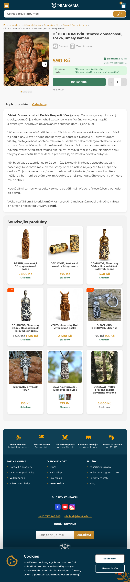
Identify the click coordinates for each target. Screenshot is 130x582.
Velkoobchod (17, 477)
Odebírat (84, 535)
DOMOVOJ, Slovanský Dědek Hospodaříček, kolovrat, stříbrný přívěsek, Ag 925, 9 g (25, 329)
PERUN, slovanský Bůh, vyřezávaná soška (25, 266)
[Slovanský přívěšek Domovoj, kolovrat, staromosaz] (68, 397)
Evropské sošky (52, 25)
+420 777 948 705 (49, 516)
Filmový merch (99, 477)
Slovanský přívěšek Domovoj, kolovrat (65, 388)
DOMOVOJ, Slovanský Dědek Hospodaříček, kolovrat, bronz (104, 266)
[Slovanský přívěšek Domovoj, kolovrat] (62, 397)
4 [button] (28, 91)
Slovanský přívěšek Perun (25, 388)
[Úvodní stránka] (4, 25)
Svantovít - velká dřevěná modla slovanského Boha (104, 389)
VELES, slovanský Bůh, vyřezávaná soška (65, 326)
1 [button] (21, 91)
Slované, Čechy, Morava (75, 25)
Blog (92, 483)
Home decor (14, 25)
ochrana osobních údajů (65, 574)
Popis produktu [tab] (16, 104)
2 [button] (24, 91)
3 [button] (26, 91)
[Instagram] (72, 507)
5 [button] (31, 91)
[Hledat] (119, 14)
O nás (53, 466)
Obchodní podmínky (22, 472)
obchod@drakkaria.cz (78, 516)
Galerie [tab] (39, 104)
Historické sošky (32, 25)
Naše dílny (56, 472)
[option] (26, 59)
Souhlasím (109, 558)
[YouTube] (65, 507)
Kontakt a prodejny (21, 466)
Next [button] (44, 64)
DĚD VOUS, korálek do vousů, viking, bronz (65, 265)
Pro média (56, 477)
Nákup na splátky (20, 483)
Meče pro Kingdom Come (105, 472)
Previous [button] (7, 64)
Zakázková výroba (100, 466)
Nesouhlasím (110, 568)
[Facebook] (58, 507)
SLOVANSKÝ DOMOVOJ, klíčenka (104, 326)
